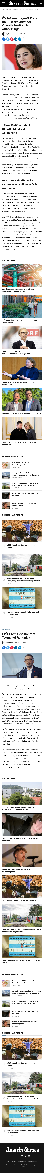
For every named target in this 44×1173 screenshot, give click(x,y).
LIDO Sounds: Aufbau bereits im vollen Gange (20, 900)
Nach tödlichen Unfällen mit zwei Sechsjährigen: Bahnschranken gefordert (23, 579)
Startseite (5, 9)
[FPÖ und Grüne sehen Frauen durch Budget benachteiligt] (22, 306)
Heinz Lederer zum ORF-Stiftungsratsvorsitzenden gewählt (16, 352)
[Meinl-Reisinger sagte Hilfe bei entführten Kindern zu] (22, 428)
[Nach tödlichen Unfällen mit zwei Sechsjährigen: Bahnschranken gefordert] (22, 565)
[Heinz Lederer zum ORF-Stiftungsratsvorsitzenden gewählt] (22, 337)
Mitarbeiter (12, 34)
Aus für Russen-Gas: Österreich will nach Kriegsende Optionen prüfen (18, 290)
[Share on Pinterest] (12, 39)
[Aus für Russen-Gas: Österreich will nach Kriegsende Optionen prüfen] (22, 275)
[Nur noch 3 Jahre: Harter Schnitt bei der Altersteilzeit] (22, 368)
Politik (4, 14)
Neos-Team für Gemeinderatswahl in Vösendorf (21, 413)
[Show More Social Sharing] (23, 39)
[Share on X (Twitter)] (8, 39)
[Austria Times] (22, 3)
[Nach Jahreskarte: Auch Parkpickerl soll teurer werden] (22, 598)
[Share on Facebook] (4, 39)
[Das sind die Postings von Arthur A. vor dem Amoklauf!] (6, 495)
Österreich (6, 629)
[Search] (41, 3)
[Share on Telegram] (19, 39)
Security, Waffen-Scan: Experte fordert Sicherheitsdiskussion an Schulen (18, 808)
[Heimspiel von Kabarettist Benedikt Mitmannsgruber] (6, 505)
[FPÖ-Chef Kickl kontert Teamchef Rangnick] (22, 666)
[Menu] (3, 3)
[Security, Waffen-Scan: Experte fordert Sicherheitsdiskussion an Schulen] (6, 485)
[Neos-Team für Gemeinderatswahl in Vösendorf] (22, 399)
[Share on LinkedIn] (15, 39)
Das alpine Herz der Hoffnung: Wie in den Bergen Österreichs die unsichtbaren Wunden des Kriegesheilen (26, 475)
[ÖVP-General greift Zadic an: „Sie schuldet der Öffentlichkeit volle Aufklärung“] (22, 57)
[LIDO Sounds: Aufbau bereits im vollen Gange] (22, 531)
